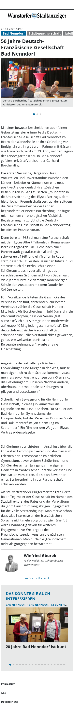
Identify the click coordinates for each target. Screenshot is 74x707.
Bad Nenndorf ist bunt (46, 604)
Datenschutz (9, 701)
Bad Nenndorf (14, 33)
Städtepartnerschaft (45, 33)
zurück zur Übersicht (37, 578)
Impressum (8, 684)
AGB (3, 693)
